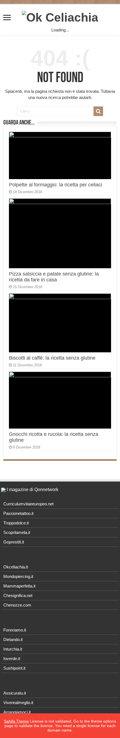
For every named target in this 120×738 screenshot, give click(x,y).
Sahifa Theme (16, 721)
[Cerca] (98, 111)
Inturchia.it (12, 649)
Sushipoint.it (14, 668)
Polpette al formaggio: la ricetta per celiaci (55, 185)
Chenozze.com (17, 605)
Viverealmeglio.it (18, 702)
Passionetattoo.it (18, 513)
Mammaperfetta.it (19, 586)
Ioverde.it (11, 658)
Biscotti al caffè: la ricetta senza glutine (52, 358)
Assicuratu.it (14, 693)
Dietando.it (13, 639)
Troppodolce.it (16, 522)
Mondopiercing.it (18, 576)
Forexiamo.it (14, 630)
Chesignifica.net (17, 595)
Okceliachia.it (15, 567)
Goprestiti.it (13, 542)
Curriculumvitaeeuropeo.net (28, 503)
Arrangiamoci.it (17, 712)
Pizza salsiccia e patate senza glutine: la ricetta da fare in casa (54, 277)
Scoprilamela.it (16, 532)
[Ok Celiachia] (60, 16)
